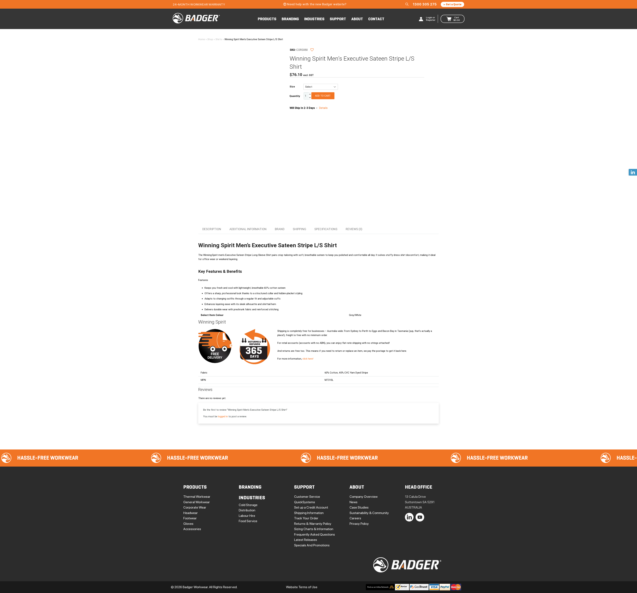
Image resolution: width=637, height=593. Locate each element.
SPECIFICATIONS (325, 229)
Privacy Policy (359, 524)
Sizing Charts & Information (313, 529)
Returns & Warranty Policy (312, 524)
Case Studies (359, 507)
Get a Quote (453, 4)
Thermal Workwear (196, 497)
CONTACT (376, 19)
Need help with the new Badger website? (316, 4)
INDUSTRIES (314, 19)
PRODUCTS (267, 19)
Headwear (190, 513)
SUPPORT (338, 19)
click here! (307, 358)
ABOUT (357, 19)
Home (201, 39)
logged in (223, 416)
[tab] (211, 229)
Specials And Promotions (312, 545)
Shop (210, 39)
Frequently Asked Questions (314, 534)
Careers (355, 518)
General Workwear (196, 502)
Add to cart (323, 95)
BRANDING (290, 19)
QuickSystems (304, 502)
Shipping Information (309, 513)
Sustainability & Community (369, 513)
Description (211, 229)
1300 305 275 (425, 4)
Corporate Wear (194, 507)
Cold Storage (248, 505)
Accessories (192, 529)
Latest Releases (305, 540)
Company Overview (364, 497)
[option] (111, 458)
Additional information (248, 229)
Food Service (248, 521)
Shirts (218, 39)
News (353, 502)
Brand (279, 229)
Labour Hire (247, 516)
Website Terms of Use (301, 587)
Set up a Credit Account (311, 507)
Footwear (190, 518)
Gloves (188, 524)
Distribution (247, 510)
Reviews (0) (354, 229)
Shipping (299, 229)
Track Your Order (306, 518)
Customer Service (307, 497)
